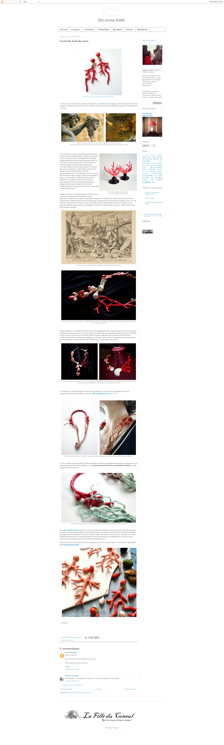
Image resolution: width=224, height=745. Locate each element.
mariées (159, 169)
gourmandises (156, 167)
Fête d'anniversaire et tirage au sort (152, 193)
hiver (144, 169)
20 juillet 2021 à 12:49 (72, 681)
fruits (143, 167)
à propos (145, 155)
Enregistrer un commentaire (72, 685)
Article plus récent (66, 689)
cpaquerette (69, 652)
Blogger (115, 728)
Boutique (117, 29)
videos (153, 182)
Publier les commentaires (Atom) (80, 692)
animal (153, 155)
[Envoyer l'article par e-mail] (85, 637)
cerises (160, 161)
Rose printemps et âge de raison (153, 203)
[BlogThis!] (91, 637)
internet (151, 169)
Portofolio (89, 29)
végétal (146, 182)
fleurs (148, 165)
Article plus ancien (131, 689)
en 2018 (113, 393)
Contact (129, 29)
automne (146, 157)
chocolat (146, 163)
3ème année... (149, 198)
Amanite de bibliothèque (147, 114)
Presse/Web (103, 29)
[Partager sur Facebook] (96, 637)
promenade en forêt (152, 175)
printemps (157, 173)
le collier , (99, 393)
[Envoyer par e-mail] (89, 637)
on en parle (148, 171)
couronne (154, 163)
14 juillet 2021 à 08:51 (72, 669)
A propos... (75, 29)
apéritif (160, 155)
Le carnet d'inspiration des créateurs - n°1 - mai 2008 (153, 215)
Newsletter (142, 29)
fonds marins (69, 640)
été (143, 165)
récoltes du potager (152, 178)
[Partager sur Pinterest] (98, 637)
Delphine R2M (70, 676)
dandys (159, 163)
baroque (153, 157)
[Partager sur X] (94, 637)
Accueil (63, 29)
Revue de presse (152, 180)
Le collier (72, 530)
